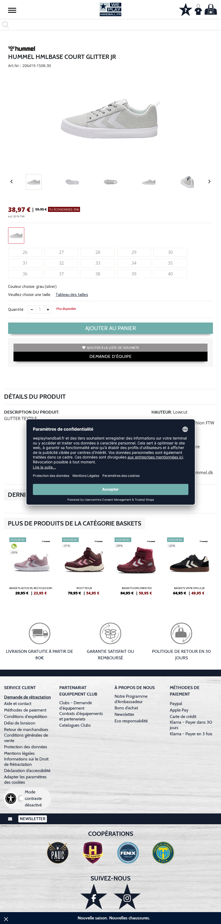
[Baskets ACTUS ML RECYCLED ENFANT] (32, 568)
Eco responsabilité (131, 720)
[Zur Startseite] (110, 9)
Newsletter (124, 714)
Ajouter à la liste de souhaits (113, 347)
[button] (12, 10)
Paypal (176, 703)
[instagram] (127, 896)
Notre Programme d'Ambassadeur (131, 699)
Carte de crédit (183, 716)
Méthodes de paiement (26, 710)
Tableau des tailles (72, 295)
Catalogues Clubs (75, 725)
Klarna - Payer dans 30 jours (191, 725)
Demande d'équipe (110, 356)
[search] (110, 24)
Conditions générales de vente (26, 738)
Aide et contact (17, 703)
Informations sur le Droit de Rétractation (26, 761)
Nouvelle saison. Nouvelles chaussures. (114, 917)
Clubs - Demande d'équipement (75, 705)
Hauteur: (161, 412)
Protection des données (25, 746)
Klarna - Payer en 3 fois (191, 733)
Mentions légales (19, 753)
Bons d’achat (127, 707)
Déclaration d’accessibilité (27, 770)
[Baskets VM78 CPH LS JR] (189, 568)
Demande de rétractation (27, 697)
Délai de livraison (19, 723)
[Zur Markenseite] (21, 49)
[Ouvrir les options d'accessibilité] (11, 798)
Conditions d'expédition (26, 716)
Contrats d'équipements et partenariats (81, 716)
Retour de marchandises (26, 729)
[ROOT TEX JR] (84, 568)
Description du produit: (31, 412)
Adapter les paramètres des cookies (25, 779)
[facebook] (93, 896)
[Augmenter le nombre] (48, 309)
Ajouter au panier (110, 328)
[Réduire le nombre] (32, 309)
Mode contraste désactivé (33, 798)
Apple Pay (179, 710)
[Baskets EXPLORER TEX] (137, 568)
